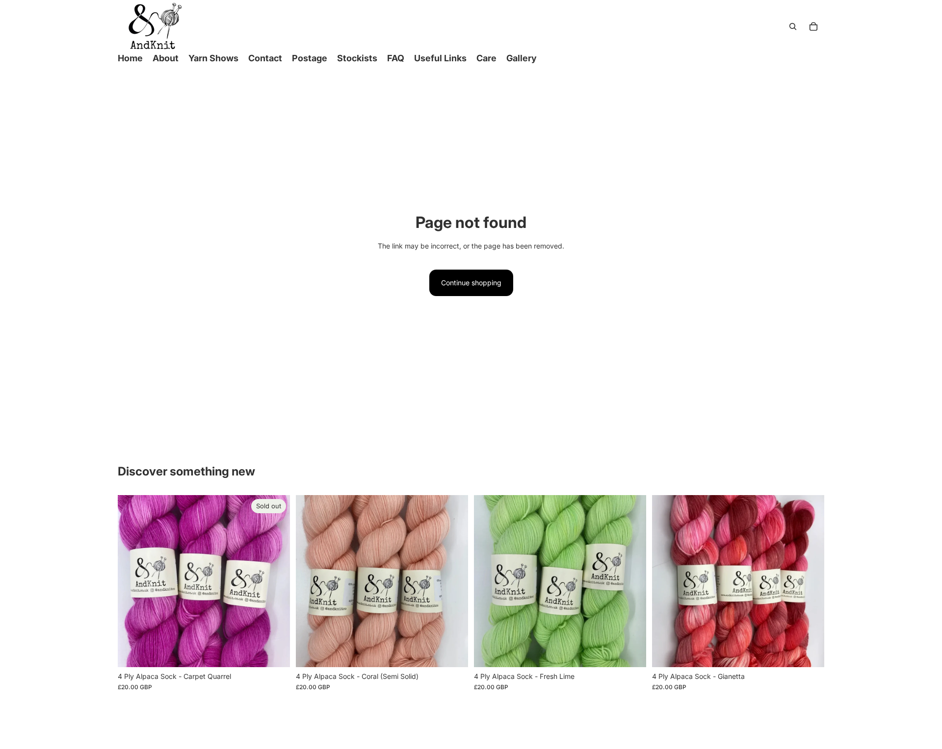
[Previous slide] (132, 581)
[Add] (453, 652)
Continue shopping (471, 282)
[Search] (793, 26)
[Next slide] (275, 581)
